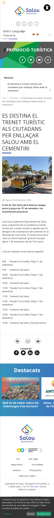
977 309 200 (32, 486)
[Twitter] (23, 352)
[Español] (37, 34)
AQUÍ (32, 508)
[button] (4, 3)
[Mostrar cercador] (49, 34)
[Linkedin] (30, 352)
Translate (12, 38)
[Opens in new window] (22, 59)
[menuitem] (33, 34)
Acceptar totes (43, 513)
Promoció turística (29, 50)
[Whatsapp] (37, 352)
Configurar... (7, 513)
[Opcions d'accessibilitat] (47, 7)
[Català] (34, 34)
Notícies (8, 77)
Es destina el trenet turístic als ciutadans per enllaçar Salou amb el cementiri (27, 87)
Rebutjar (31, 513)
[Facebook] (16, 352)
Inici (4, 98)
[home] (27, 10)
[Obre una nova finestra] (18, 23)
